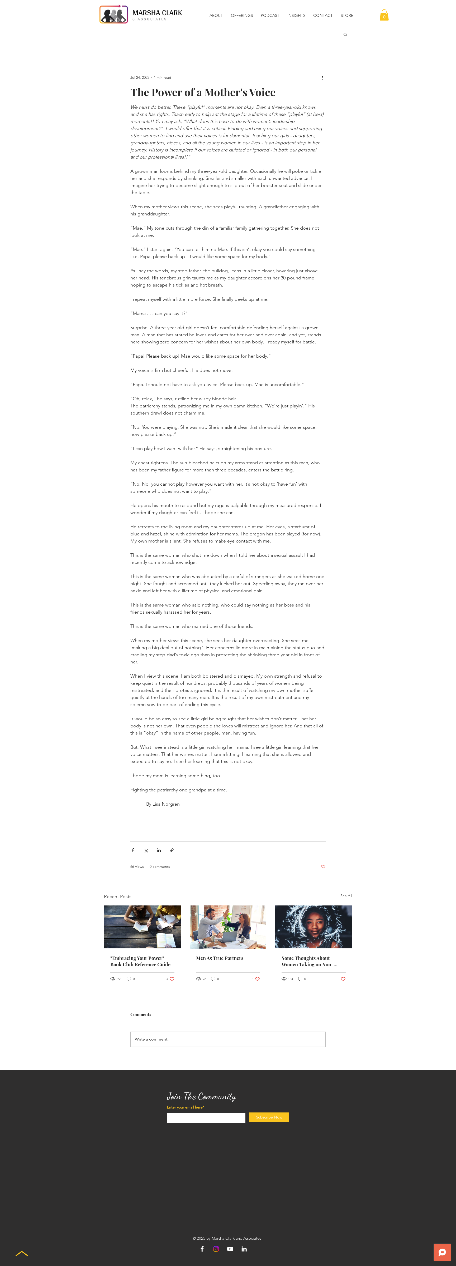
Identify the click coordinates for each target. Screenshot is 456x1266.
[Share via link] (171, 850)
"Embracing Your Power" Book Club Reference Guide (140, 961)
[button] (216, 15)
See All (346, 895)
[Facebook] (202, 1249)
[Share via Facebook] (132, 850)
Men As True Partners (219, 958)
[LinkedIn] (244, 1249)
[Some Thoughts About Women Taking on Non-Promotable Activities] (313, 926)
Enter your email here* (185, 1107)
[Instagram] (216, 1249)
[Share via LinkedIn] (158, 850)
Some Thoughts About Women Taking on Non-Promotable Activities (308, 961)
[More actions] (322, 77)
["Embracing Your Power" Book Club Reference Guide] (142, 926)
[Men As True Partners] (228, 927)
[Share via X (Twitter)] (145, 850)
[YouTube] (230, 1249)
